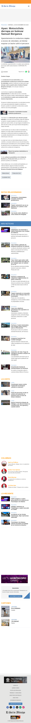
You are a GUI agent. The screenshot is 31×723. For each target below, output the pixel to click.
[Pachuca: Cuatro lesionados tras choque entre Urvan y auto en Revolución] (5, 328)
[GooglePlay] (20, 707)
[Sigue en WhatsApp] (26, 71)
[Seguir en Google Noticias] (29, 71)
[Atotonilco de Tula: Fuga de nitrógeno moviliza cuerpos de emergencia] (5, 356)
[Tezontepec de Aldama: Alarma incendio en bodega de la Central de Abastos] (5, 523)
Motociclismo (5, 173)
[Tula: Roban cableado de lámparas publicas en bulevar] (5, 249)
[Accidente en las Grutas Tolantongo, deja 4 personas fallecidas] (5, 515)
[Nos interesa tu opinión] (15, 680)
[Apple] (17, 707)
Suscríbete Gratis (15, 596)
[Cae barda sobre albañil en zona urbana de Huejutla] (5, 213)
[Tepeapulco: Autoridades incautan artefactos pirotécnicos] (5, 198)
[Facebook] (7, 707)
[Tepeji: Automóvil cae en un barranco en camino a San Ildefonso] (5, 206)
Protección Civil (16, 173)
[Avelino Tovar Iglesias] (4, 471)
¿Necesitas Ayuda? (15, 703)
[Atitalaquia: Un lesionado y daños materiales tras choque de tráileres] (5, 234)
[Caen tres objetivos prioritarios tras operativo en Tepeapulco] (5, 313)
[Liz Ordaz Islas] (4, 486)
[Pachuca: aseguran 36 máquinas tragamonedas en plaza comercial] (5, 281)
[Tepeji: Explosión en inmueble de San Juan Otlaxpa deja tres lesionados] (5, 297)
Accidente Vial (6, 177)
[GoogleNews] (14, 707)
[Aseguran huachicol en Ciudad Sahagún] (5, 342)
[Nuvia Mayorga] (4, 479)
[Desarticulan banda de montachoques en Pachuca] (5, 369)
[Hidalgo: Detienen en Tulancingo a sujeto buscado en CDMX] (5, 507)
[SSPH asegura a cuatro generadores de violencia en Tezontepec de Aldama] (5, 499)
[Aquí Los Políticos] (4, 464)
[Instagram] (23, 707)
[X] (11, 707)
